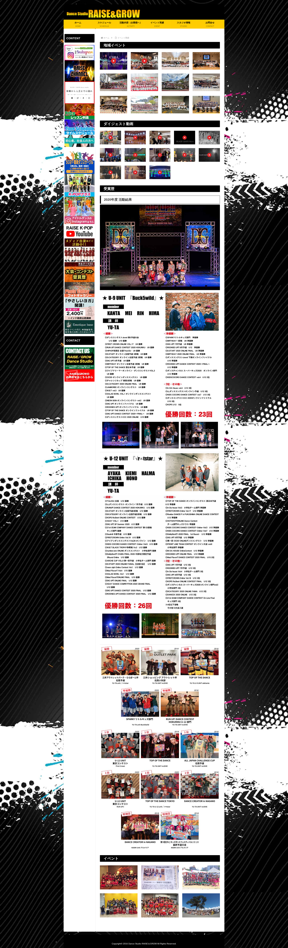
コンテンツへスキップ (76, 2)
